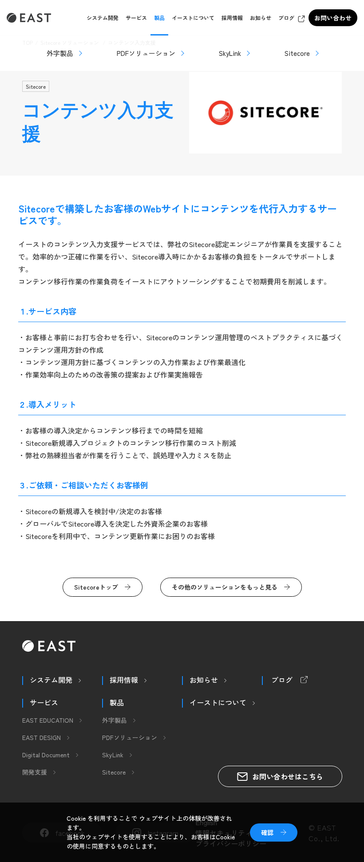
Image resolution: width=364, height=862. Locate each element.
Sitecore (297, 53)
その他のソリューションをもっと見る (224, 587)
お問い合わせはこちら (287, 776)
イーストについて (193, 17)
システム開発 (103, 17)
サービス (136, 17)
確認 (267, 832)
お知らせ (260, 17)
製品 (159, 17)
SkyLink (230, 53)
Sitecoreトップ (96, 587)
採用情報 (232, 17)
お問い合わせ (333, 17)
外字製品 (60, 53)
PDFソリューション (146, 53)
